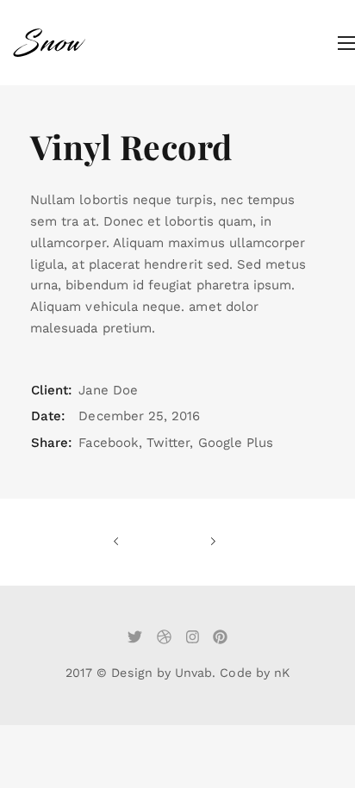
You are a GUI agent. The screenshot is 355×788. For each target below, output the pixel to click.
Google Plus (236, 442)
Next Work (190, 542)
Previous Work (139, 542)
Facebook (108, 442)
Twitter (168, 442)
